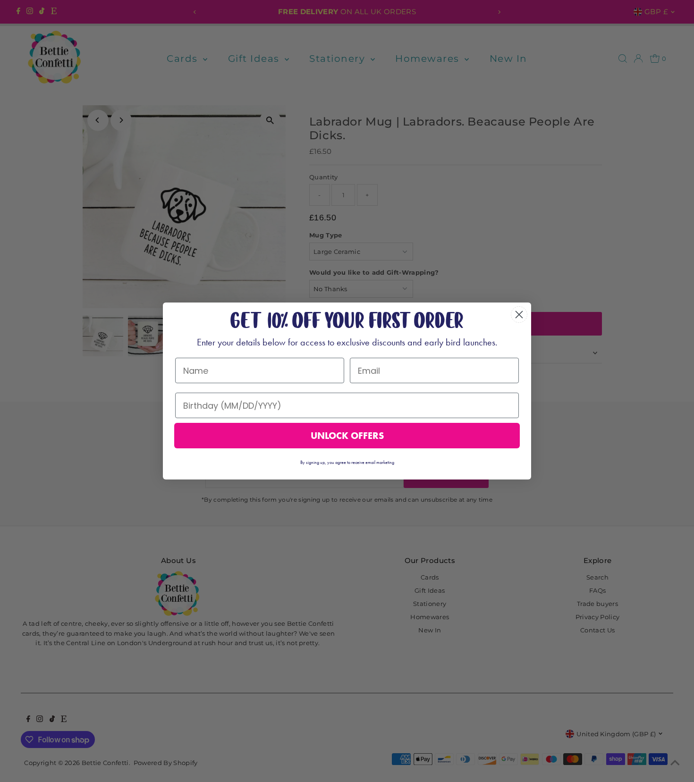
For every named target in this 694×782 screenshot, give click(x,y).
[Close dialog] (519, 314)
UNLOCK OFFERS (347, 435)
